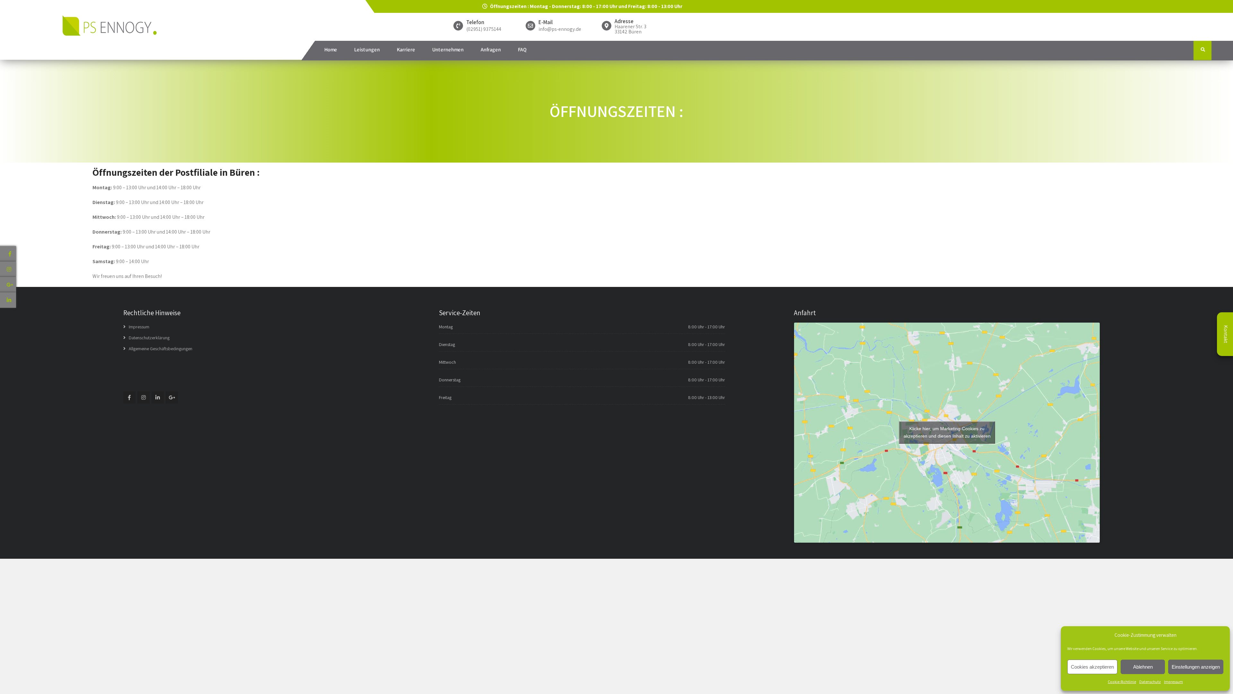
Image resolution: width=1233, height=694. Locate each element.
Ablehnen (1143, 667)
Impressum (1173, 681)
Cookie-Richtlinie (1122, 681)
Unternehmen (448, 49)
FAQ (522, 49)
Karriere (406, 49)
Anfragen (491, 49)
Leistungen (367, 49)
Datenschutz (1150, 681)
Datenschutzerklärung (149, 338)
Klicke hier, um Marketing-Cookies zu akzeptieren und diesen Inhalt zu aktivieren (947, 432)
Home (330, 49)
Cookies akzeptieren (1092, 667)
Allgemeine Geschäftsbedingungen (160, 348)
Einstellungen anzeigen (1196, 667)
